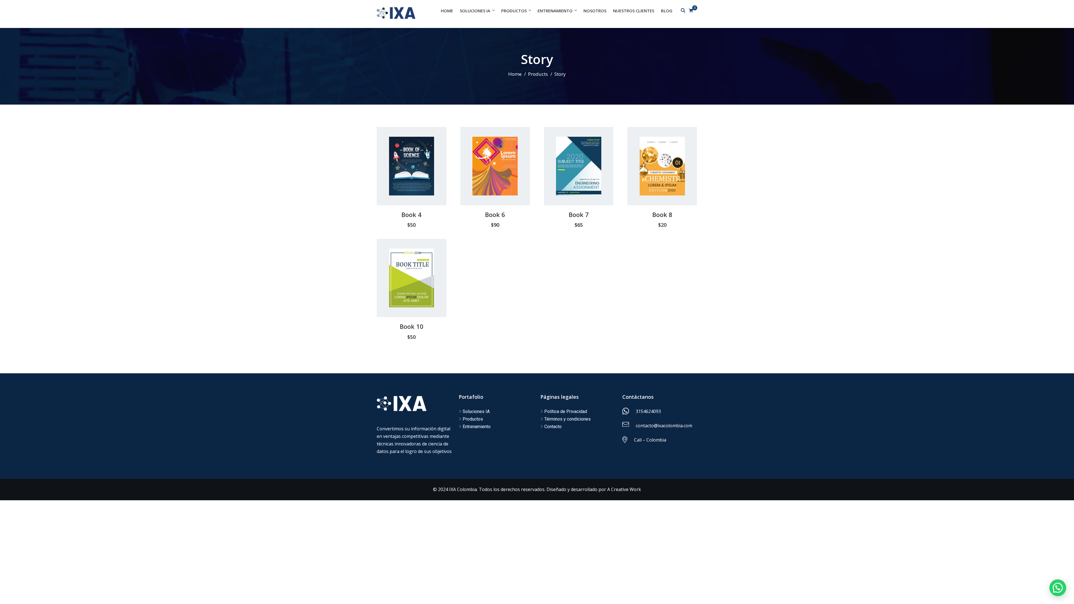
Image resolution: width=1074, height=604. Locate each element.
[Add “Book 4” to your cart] (404, 178)
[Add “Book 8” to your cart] (655, 178)
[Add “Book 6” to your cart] (488, 178)
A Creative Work (624, 489)
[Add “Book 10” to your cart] (404, 290)
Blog (666, 10)
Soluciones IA (475, 10)
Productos (514, 10)
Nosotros (594, 10)
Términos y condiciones (567, 419)
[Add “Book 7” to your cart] (571, 178)
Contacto (553, 426)
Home (447, 10)
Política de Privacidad (565, 411)
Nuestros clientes (633, 10)
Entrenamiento (555, 10)
